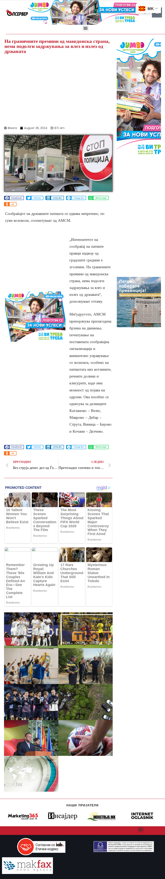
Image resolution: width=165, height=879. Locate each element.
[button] (85, 28)
